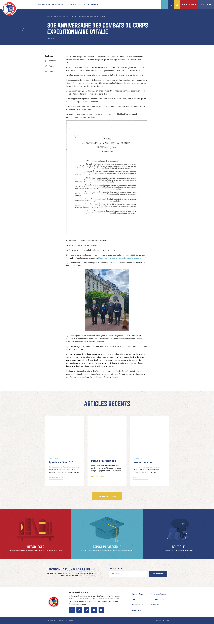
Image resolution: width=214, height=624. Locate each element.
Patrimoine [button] (70, 5)
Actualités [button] (57, 5)
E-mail (51, 71)
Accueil (49, 16)
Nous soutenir (137, 605)
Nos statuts (136, 610)
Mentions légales (159, 594)
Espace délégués (138, 594)
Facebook (52, 61)
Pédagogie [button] (83, 5)
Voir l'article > (56, 478)
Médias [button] (94, 5)
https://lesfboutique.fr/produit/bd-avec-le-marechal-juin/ (122, 258)
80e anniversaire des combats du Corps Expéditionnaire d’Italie (84, 16)
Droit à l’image (158, 599)
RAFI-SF (156, 605)
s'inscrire (158, 574)
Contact (135, 599)
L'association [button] (43, 5)
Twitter (51, 66)
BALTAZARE (165, 621)
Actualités (57, 16)
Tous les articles (107, 496)
